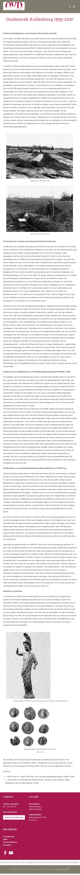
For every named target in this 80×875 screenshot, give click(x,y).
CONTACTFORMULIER (14, 817)
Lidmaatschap (8, 837)
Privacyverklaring (10, 842)
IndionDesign (61, 869)
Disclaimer (7, 845)
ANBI (5, 839)
